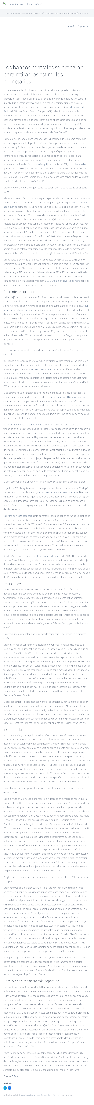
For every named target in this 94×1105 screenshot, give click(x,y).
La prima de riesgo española (17, 515)
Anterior (72, 26)
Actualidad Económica (43, 1095)
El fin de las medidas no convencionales (24, 424)
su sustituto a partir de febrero (46, 556)
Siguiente (83, 26)
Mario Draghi (40, 164)
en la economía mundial (43, 369)
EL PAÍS (53, 1095)
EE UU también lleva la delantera (63, 280)
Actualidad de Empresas (28, 1095)
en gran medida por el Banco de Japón (65, 397)
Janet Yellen (81, 164)
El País (15, 1076)
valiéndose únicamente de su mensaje (57, 492)
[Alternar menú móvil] (90, 5)
